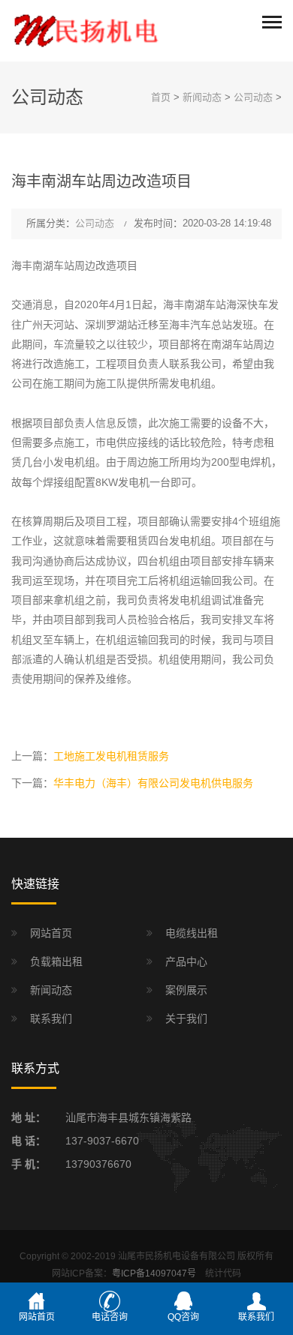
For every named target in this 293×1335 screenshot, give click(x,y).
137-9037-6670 (102, 1141)
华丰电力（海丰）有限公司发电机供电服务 (153, 783)
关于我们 (186, 1018)
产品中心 (186, 962)
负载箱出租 (56, 962)
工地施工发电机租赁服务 (111, 756)
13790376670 (98, 1164)
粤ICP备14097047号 (154, 1273)
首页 (161, 97)
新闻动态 (202, 97)
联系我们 (51, 1018)
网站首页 (51, 933)
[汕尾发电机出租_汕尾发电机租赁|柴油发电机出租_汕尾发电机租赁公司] (86, 30)
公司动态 (253, 97)
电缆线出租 (191, 933)
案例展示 (186, 990)
